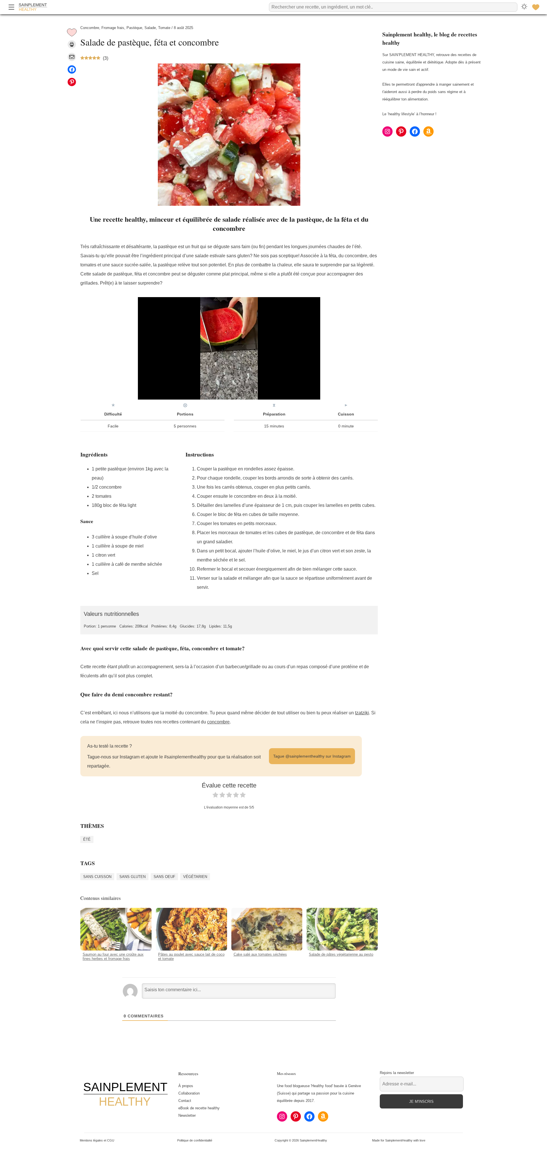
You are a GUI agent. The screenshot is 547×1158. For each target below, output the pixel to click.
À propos (185, 1086)
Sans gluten (132, 877)
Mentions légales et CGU (97, 1140)
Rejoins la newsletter (397, 1073)
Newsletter (187, 1115)
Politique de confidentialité (194, 1140)
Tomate (164, 28)
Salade (150, 28)
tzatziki (362, 712)
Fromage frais (112, 28)
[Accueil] (32, 7)
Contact (184, 1101)
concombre (218, 721)
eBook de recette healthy (199, 1108)
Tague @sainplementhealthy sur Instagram (312, 756)
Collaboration (189, 1093)
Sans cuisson (97, 877)
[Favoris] (535, 7)
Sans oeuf (164, 877)
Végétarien (195, 877)
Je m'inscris (421, 1101)
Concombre (89, 28)
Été (87, 839)
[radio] (215, 796)
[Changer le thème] (524, 7)
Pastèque (134, 28)
